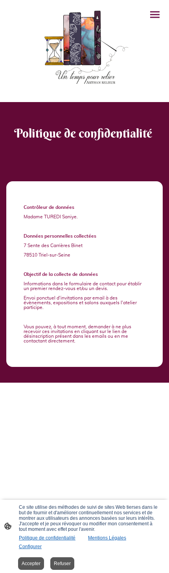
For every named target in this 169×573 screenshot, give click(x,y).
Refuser (62, 563)
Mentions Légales (107, 538)
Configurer (30, 546)
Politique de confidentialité (47, 538)
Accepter (31, 563)
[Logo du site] (84, 48)
